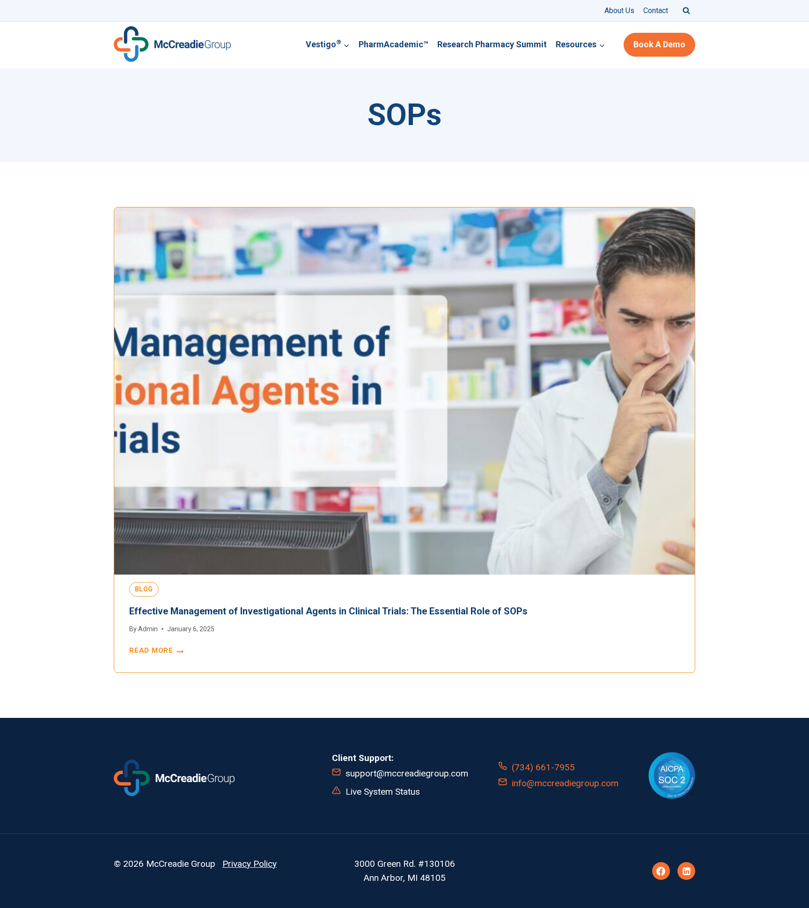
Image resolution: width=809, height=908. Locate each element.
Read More (156, 651)
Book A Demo (659, 44)
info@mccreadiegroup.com (565, 783)
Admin (148, 629)
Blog (144, 589)
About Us (619, 10)
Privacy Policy (249, 863)
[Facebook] (661, 871)
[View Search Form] (686, 10)
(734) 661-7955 (543, 767)
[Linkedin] (686, 871)
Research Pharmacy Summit (492, 44)
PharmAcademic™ (393, 44)
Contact (655, 10)
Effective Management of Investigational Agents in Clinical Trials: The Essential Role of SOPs (328, 611)
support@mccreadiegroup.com (407, 773)
